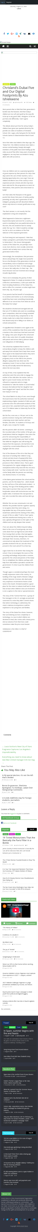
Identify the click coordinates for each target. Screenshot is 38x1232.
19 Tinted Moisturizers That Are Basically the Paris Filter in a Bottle (19, 840)
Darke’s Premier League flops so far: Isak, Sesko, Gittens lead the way (17, 1082)
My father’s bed (7, 942)
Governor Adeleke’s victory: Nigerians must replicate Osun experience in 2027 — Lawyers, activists (19, 974)
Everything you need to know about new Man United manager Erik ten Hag (18, 760)
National (12, 1027)
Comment (32, 923)
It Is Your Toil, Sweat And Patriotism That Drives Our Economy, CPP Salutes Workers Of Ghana (18, 870)
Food (6, 1027)
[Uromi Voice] (3, 46)
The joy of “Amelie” (9, 949)
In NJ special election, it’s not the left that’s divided (17, 776)
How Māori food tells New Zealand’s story (17, 1056)
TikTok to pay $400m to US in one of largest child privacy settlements (18, 1139)
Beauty (5, 834)
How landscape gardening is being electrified (18, 1147)
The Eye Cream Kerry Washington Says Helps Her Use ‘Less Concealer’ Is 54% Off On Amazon (18, 888)
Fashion (12, 834)
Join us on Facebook (10, 823)
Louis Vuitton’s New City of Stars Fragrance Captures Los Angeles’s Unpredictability (17, 749)
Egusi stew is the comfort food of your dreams (18, 1074)
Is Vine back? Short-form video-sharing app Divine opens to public (17, 1155)
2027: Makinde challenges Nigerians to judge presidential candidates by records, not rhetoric (17, 984)
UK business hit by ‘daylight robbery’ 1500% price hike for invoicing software (19, 1164)
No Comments (17, 929)
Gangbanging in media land (11, 957)
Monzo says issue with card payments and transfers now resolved (17, 1181)
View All (32, 829)
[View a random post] (35, 46)
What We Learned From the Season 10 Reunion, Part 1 (18, 1090)
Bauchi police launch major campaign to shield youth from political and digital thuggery (17, 993)
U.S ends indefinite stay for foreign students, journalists (16, 799)
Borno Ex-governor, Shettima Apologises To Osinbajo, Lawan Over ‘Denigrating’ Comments (17, 787)
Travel (18, 1027)
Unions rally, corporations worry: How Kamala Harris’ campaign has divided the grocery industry (18, 1108)
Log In (3, 2)
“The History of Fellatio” (10, 927)
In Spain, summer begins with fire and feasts (19, 1032)
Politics (13, 84)
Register (9, 2)
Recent (20, 923)
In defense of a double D (10, 935)
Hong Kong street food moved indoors (16, 1049)
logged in (13, 813)
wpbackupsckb (18, 102)
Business (6, 84)
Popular (8, 923)
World (18, 834)
